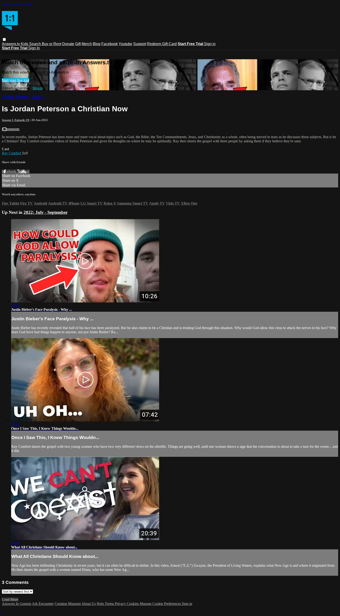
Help (101, 604)
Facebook (109, 44)
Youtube (125, 44)
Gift (78, 44)
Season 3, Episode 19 (16, 120)
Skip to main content (17, 4)
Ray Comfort (12, 153)
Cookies (133, 604)
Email (25, 171)
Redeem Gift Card (162, 44)
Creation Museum (68, 604)
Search (35, 44)
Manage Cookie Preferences (161, 604)
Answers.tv (11, 44)
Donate (68, 44)
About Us (88, 604)
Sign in (210, 44)
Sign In (34, 48)
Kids (25, 44)
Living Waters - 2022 (22, 96)
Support (139, 44)
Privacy (121, 604)
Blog (96, 44)
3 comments (10, 129)
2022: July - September (46, 212)
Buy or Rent (51, 44)
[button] (4, 39)
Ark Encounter (43, 604)
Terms (110, 604)
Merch (87, 44)
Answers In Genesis (16, 604)
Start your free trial (15, 80)
